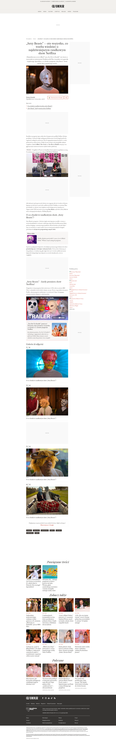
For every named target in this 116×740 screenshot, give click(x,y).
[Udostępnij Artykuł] (66, 97)
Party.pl (27, 720)
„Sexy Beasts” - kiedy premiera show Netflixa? (39, 108)
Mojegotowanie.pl (46, 720)
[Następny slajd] (90, 670)
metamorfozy (45, 530)
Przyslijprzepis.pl (62, 722)
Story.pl (76, 722)
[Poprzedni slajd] (27, 670)
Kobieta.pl (61, 720)
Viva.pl (76, 717)
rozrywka (59, 530)
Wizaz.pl (76, 720)
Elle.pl (27, 717)
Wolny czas (36, 530)
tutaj (38, 738)
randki (37, 533)
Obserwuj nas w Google (56, 97)
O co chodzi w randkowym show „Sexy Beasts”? (40, 106)
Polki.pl (60, 717)
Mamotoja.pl (45, 717)
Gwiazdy (29, 530)
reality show (30, 533)
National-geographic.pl (47, 722)
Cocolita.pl (28, 722)
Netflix (52, 530)
